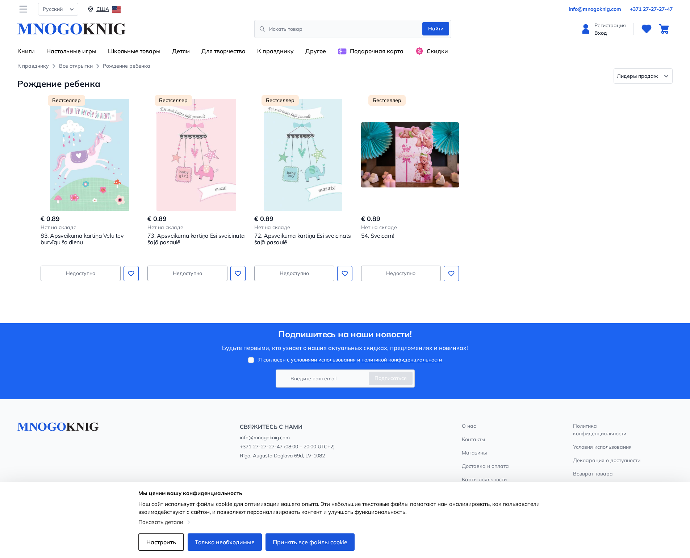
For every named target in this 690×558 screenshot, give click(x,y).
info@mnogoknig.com (595, 9)
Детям (181, 51)
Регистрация (610, 25)
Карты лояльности (484, 479)
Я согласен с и (350, 359)
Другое (315, 51)
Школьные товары (134, 51)
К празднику (275, 51)
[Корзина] (664, 29)
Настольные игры (71, 51)
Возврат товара (593, 473)
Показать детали (160, 522)
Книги (26, 51)
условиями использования (323, 359)
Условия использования (602, 447)
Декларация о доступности (606, 460)
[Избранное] (646, 29)
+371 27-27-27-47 (651, 9)
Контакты (473, 439)
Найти (435, 28)
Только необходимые (225, 542)
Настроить (161, 542)
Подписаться (391, 378)
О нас (469, 426)
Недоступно (80, 273)
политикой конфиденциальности (401, 359)
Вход (600, 33)
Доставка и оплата (485, 466)
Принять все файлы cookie (310, 542)
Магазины (474, 452)
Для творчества (223, 51)
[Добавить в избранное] (131, 273)
